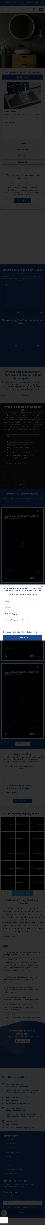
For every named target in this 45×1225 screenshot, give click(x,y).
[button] (42, 587)
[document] (22, 612)
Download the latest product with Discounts (20, 632)
